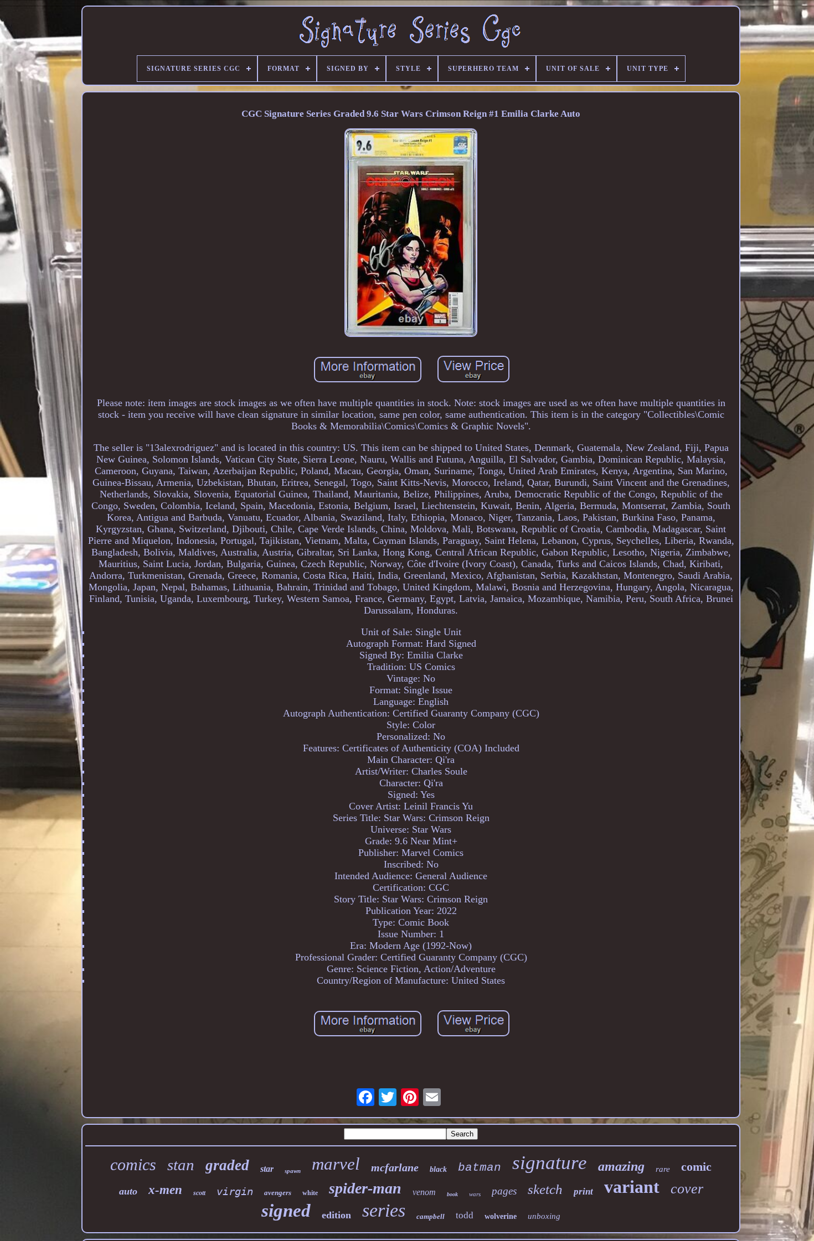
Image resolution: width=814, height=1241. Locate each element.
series (383, 1210)
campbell (430, 1216)
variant (632, 1187)
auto (128, 1191)
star (267, 1169)
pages (504, 1191)
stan (180, 1165)
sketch (545, 1189)
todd (464, 1215)
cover (687, 1189)
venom (424, 1192)
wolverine (501, 1216)
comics (133, 1164)
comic (696, 1167)
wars (475, 1194)
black (438, 1169)
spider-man (365, 1188)
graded (227, 1165)
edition (336, 1215)
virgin (235, 1191)
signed (286, 1211)
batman (479, 1167)
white (310, 1193)
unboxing (544, 1216)
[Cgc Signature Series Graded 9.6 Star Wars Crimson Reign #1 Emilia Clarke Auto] (410, 234)
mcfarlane (395, 1167)
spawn (293, 1170)
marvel (336, 1164)
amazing (621, 1166)
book (452, 1194)
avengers (277, 1192)
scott (199, 1193)
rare (663, 1169)
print (583, 1191)
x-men (165, 1190)
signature (549, 1163)
